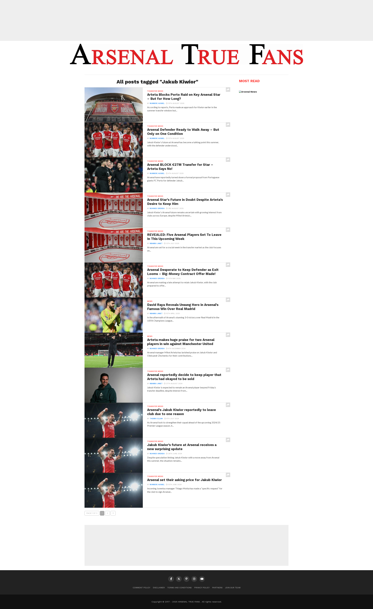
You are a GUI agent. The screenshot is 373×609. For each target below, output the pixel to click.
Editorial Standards (185, 70)
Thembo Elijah (156, 419)
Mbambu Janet (156, 243)
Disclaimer (159, 588)
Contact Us (207, 70)
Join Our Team (232, 588)
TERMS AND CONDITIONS (179, 588)
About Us (164, 70)
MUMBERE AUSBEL (157, 103)
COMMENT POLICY (141, 588)
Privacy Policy (202, 588)
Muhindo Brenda (157, 208)
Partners (217, 588)
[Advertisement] (186, 20)
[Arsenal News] (248, 91)
